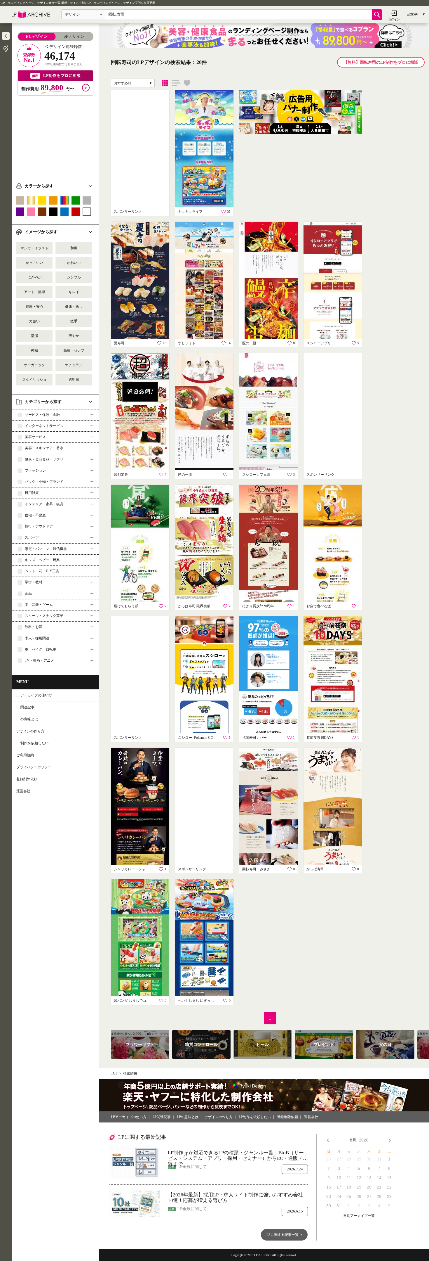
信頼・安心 (34, 307)
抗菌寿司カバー (254, 738)
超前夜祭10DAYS (320, 738)
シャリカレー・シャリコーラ (133, 869)
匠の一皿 (249, 343)
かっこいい (34, 263)
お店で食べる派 (318, 606)
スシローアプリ (318, 343)
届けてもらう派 (126, 606)
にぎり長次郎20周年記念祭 (261, 606)
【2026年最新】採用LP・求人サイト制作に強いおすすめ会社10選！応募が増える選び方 (235, 1197)
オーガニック (34, 365)
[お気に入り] (187, 83)
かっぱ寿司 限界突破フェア (197, 606)
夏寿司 (119, 343)
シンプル (74, 277)
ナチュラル (74, 365)
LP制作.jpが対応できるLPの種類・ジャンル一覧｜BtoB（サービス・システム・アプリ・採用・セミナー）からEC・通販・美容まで (238, 1155)
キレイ (74, 292)
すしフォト (187, 343)
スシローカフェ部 (256, 475)
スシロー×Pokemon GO (195, 738)
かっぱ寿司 (315, 869)
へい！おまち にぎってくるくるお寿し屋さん (197, 1001)
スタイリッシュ (34, 380)
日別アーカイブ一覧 (359, 1216)
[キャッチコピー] (176, 83)
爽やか (74, 336)
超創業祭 (121, 475)
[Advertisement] (55, 136)
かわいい (74, 263)
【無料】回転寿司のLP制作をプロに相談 (380, 62)
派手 (73, 321)
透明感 (74, 380)
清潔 (34, 336)
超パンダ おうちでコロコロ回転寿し (133, 1001)
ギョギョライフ (190, 212)
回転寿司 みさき (256, 869)
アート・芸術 (34, 292)
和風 (73, 248)
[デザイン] (165, 83)
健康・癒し (74, 307)
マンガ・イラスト (34, 248)
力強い (34, 321)
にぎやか (34, 277)
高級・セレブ (73, 350)
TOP (114, 1073)
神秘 (34, 350)
